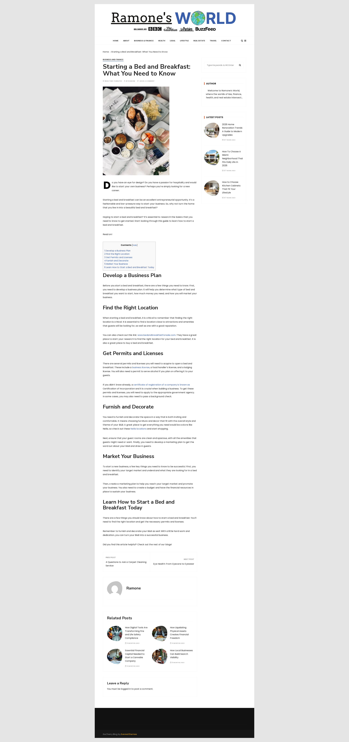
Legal (172, 40)
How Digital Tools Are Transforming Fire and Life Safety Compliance (136, 633)
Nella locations (138, 428)
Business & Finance (144, 40)
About (126, 40)
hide (135, 245)
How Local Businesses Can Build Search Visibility (181, 654)
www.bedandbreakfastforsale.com (157, 335)
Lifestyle (184, 40)
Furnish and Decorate (116, 260)
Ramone (131, 81)
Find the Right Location (117, 254)
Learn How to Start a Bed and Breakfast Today (129, 267)
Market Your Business (116, 263)
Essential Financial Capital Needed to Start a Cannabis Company (135, 656)
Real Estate (199, 40)
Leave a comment (147, 81)
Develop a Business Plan (117, 250)
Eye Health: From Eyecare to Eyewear (173, 563)
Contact (226, 40)
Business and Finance (113, 59)
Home (115, 40)
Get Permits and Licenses (118, 257)
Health (161, 40)
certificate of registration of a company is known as (161, 384)
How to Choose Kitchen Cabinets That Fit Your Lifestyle (231, 187)
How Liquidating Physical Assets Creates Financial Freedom (179, 633)
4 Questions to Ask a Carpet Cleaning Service (126, 564)
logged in (126, 688)
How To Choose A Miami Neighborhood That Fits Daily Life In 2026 (232, 158)
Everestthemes (129, 734)
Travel (213, 40)
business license (141, 367)
